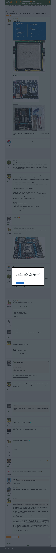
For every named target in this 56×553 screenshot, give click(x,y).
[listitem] (28, 280)
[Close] (42, 269)
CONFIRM (20, 282)
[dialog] (28, 276)
